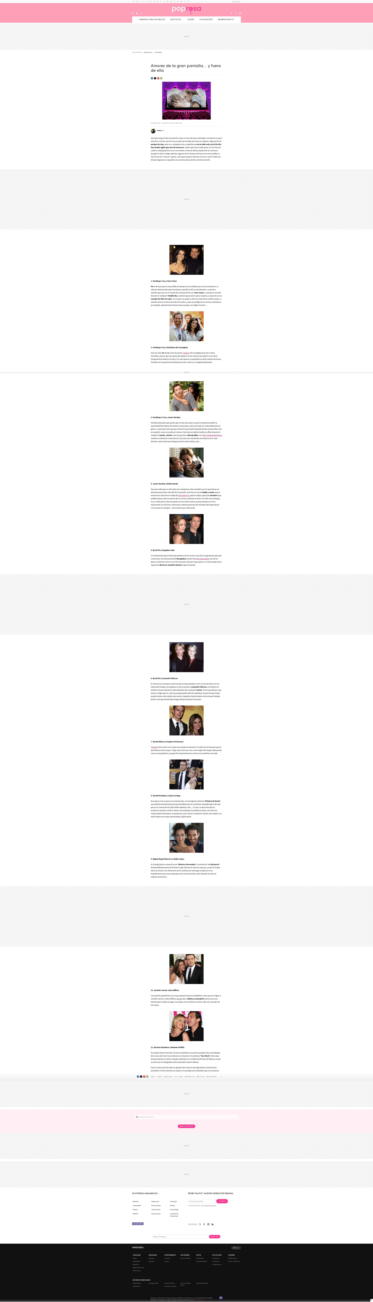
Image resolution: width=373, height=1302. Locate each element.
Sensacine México (170, 1283)
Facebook (231, 13)
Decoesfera (215, 1261)
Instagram (240, 13)
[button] (160, 130)
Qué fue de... (176, 19)
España (159, 1076)
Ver (187, 1126)
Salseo (191, 19)
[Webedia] (138, 1247)
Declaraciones (156, 1205)
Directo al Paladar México (185, 1284)
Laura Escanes (156, 1214)
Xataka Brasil (136, 1286)
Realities (136, 1201)
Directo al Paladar (185, 1258)
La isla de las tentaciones (174, 1215)
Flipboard (158, 78)
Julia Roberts (158, 52)
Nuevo (137, 13)
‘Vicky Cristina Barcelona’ (212, 435)
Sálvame (135, 1214)
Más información (198, 1300)
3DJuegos (151, 1258)
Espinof (167, 1261)
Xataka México (137, 1283)
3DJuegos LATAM (153, 1283)
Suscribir (222, 1201)
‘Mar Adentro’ (183, 495)
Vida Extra (151, 1261)
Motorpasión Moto (201, 1261)
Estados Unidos (168, 1076)
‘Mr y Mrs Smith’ (202, 558)
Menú (133, 13)
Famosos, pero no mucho (152, 19)
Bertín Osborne (148, 52)
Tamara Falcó (155, 1210)
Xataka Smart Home (138, 1267)
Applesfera (136, 1264)
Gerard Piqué (174, 1210)
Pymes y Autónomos (234, 1261)
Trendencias (215, 1258)
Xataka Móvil (136, 1261)
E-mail (161, 78)
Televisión (173, 1201)
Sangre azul (155, 1201)
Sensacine (168, 1258)
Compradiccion (216, 1264)
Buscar (141, 13)
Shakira (135, 1210)
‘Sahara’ (186, 353)
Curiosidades (137, 1205)
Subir (234, 1248)
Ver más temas (138, 1224)
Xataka (135, 1258)
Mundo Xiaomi (137, 1271)
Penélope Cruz (190, 1076)
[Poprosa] (186, 9)
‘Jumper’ (154, 747)
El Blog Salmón (232, 1258)
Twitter (235, 13)
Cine (175, 1076)
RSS (212, 1223)
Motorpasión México (202, 1283)
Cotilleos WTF (206, 19)
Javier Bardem (212, 1076)
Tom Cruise (201, 1076)
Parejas (181, 1076)
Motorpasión (200, 1258)
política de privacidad (210, 1205)
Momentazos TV (226, 19)
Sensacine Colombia (170, 1286)
